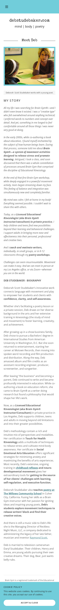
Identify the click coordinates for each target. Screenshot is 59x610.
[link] (29, 20)
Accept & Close (29, 602)
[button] (7, 7)
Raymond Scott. (39, 537)
